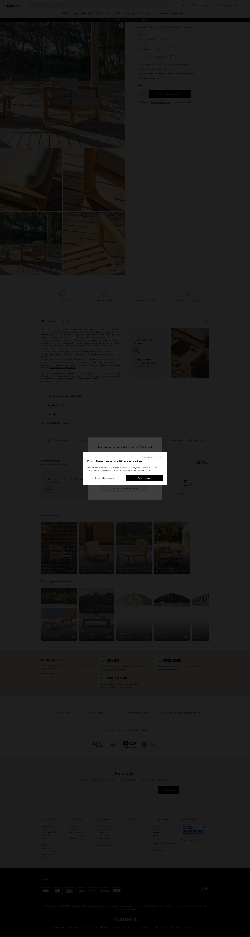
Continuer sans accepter (152, 457)
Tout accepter (144, 478)
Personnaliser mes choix (105, 478)
